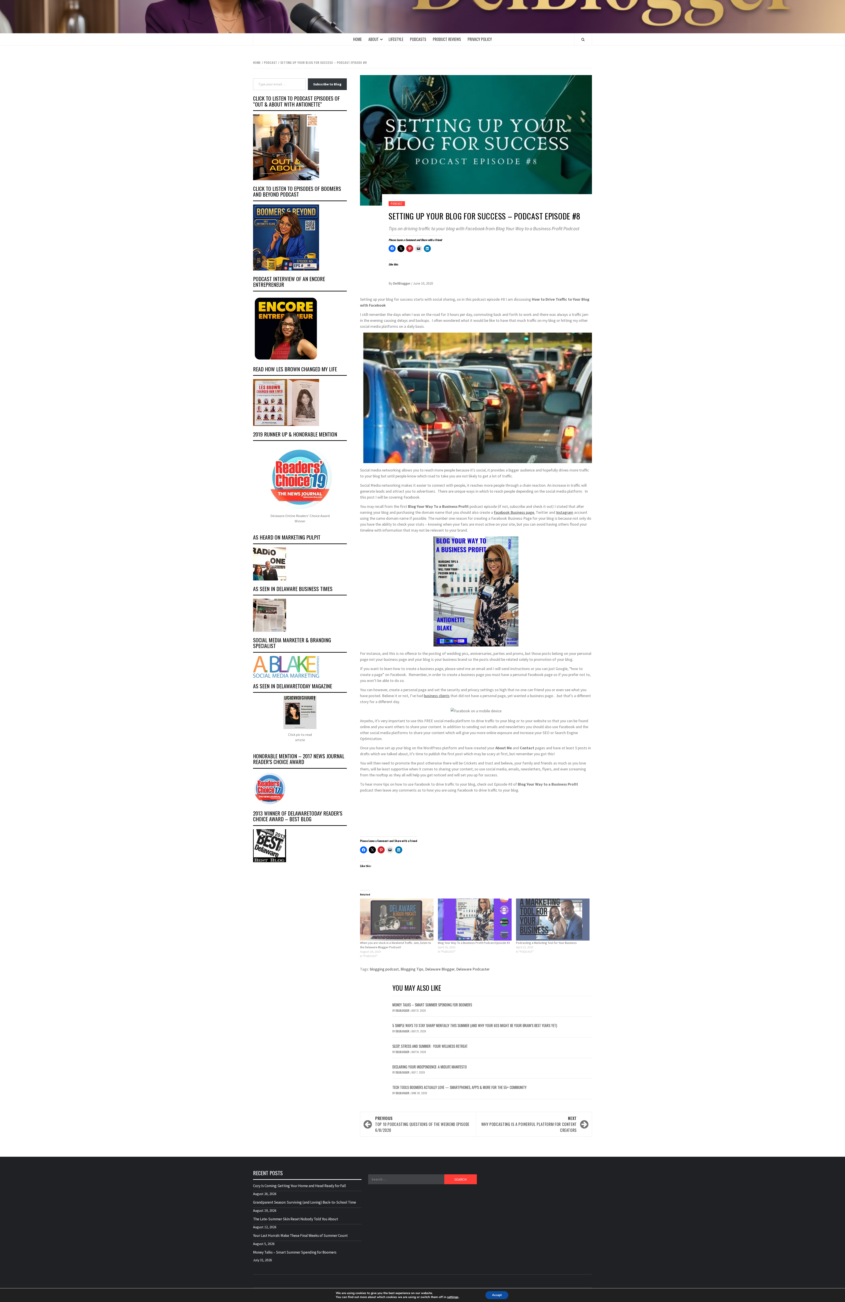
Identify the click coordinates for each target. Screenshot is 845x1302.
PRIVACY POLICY (480, 39)
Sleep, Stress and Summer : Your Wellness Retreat (430, 1046)
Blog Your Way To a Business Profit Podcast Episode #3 (474, 943)
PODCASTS (418, 39)
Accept (497, 1295)
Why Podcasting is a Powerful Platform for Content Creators (529, 1124)
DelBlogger (402, 283)
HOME (357, 39)
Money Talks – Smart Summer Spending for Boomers (432, 1004)
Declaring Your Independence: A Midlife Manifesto (429, 1067)
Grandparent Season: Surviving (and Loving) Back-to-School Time (304, 1202)
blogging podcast (384, 969)
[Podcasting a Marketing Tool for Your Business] (553, 920)
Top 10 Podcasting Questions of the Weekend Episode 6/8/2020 (422, 1124)
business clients (437, 695)
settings (452, 1297)
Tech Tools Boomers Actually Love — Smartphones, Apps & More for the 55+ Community (459, 1087)
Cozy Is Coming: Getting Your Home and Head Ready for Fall (299, 1185)
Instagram (564, 512)
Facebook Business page (514, 512)
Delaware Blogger (439, 969)
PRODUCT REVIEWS (447, 39)
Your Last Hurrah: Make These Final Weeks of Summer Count (300, 1235)
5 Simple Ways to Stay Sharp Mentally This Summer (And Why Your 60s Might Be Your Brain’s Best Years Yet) (474, 1025)
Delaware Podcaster (473, 969)
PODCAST (397, 203)
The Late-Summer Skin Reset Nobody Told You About (295, 1219)
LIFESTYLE (396, 39)
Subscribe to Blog (327, 84)
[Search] (583, 39)
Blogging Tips (411, 969)
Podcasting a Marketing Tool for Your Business (546, 943)
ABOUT (373, 39)
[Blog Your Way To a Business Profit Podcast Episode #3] (474, 920)
